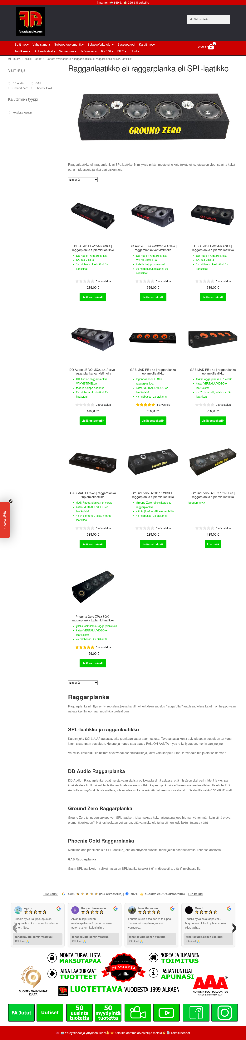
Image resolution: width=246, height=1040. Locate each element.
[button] (5, 520)
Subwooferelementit (67, 44)
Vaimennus (66, 51)
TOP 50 (106, 51)
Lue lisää (213, 544)
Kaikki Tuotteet (33, 59)
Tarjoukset (87, 51)
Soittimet (21, 44)
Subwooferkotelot (99, 44)
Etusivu (16, 59)
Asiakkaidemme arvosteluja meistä (138, 1033)
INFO (120, 51)
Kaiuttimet (146, 44)
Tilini (133, 51)
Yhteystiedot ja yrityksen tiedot (85, 1033)
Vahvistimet (40, 44)
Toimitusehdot (180, 1033)
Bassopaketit (126, 44)
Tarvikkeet (21, 51)
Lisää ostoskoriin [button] (92, 297)
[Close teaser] (11, 501)
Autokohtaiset (43, 51)
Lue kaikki (50, 894)
